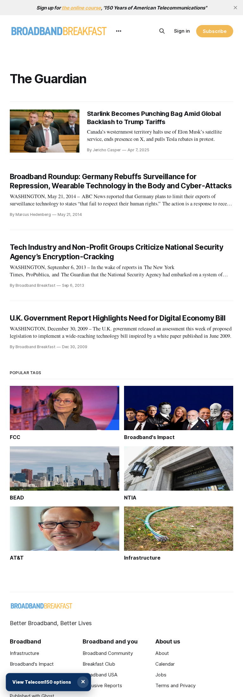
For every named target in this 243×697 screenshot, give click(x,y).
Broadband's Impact (32, 664)
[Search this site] (162, 31)
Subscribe (215, 31)
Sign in (182, 31)
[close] (235, 8)
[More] (119, 31)
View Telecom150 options (41, 682)
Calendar (165, 664)
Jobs (160, 675)
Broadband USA (100, 675)
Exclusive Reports (102, 685)
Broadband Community (108, 653)
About (162, 653)
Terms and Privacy (175, 685)
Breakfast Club (99, 664)
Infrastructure (24, 653)
